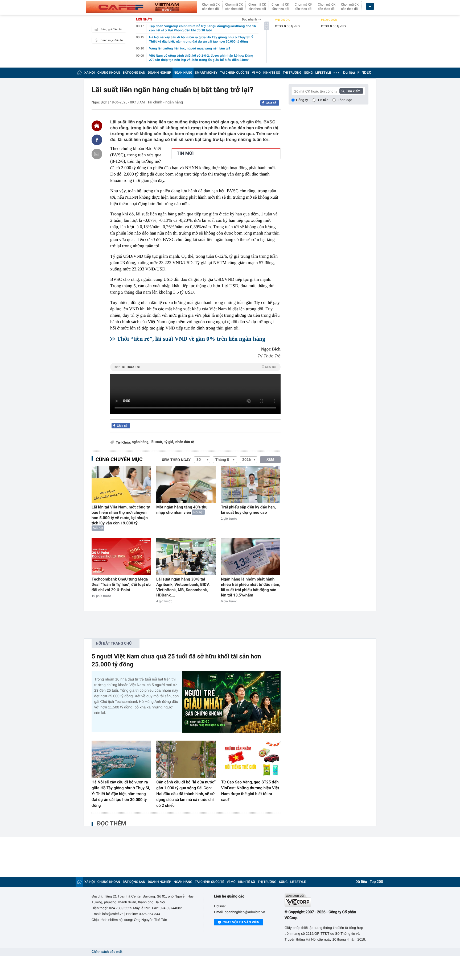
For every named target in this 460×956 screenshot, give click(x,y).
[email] (97, 154)
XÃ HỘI (89, 72)
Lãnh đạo (345, 100)
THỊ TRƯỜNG (292, 72)
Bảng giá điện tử (111, 29)
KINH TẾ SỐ (271, 72)
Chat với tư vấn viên (241, 922)
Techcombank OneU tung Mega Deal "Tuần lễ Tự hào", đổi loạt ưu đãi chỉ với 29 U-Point (121, 584)
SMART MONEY (206, 72)
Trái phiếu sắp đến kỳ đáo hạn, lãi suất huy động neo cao (248, 510)
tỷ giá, (169, 442)
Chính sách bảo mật (107, 952)
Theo (194, 367)
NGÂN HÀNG (183, 72)
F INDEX (364, 72)
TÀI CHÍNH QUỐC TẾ (234, 72)
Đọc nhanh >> (251, 19)
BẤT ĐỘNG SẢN (134, 72)
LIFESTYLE (323, 72)
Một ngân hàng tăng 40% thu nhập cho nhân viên (181, 510)
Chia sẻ (271, 103)
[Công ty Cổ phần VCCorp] (326, 900)
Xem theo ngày (176, 460)
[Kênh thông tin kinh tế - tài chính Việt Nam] (141, 7)
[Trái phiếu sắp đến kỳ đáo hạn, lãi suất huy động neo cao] (250, 484)
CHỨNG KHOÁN (108, 72)
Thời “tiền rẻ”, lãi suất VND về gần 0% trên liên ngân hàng (191, 338)
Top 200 (376, 882)
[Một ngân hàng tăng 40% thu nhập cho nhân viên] (186, 484)
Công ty (302, 100)
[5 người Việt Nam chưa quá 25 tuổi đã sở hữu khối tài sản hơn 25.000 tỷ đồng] (231, 702)
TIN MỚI (185, 153)
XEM (270, 459)
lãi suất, (157, 442)
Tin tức (323, 100)
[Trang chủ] (79, 72)
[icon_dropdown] (370, 6)
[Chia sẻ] (97, 140)
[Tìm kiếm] (351, 91)
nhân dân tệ (184, 442)
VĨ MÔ (256, 72)
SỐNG (308, 72)
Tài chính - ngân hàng (165, 102)
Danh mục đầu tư (112, 40)
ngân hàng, (140, 442)
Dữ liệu (349, 72)
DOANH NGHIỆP (159, 72)
